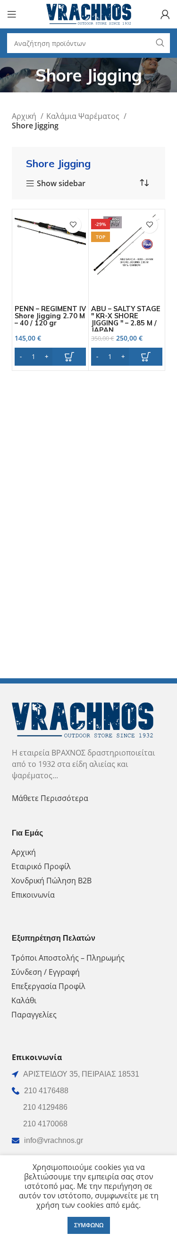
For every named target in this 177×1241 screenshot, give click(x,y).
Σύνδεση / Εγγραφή (45, 972)
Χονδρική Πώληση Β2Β (51, 880)
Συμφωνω (88, 1225)
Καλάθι (23, 1000)
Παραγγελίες (34, 1014)
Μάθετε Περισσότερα (50, 798)
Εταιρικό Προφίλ (41, 866)
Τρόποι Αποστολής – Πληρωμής (68, 958)
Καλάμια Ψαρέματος (83, 116)
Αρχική (25, 116)
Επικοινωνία (33, 895)
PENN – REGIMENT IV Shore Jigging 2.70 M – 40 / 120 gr (50, 316)
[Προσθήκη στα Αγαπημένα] (73, 224)
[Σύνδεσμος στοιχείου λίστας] (88, 1091)
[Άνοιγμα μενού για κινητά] (11, 14)
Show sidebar (61, 184)
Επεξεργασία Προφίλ (48, 986)
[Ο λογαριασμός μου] (165, 14)
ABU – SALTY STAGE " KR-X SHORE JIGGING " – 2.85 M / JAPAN (125, 319)
